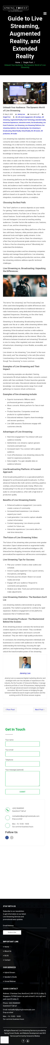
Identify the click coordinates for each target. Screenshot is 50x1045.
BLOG (7, 956)
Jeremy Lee (21, 114)
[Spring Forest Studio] (15, 9)
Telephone (9, 760)
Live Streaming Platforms (33, 125)
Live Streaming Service (27, 1030)
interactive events (25, 122)
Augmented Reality (16, 120)
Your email (9, 750)
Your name (9, 740)
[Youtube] (27, 1041)
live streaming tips (23, 128)
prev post (11, 710)
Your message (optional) (14, 770)
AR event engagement (25, 117)
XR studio (14, 133)
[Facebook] (23, 1041)
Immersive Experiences (10, 122)
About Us (8, 951)
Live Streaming (19, 125)
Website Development (31, 1033)
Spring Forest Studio (11, 1033)
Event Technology (29, 120)
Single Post (28, 62)
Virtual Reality (26, 131)
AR (16, 117)
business (25, 827)
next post (39, 710)
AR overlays (37, 117)
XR (32, 131)
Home (17, 62)
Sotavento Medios (33, 1036)
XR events (37, 131)
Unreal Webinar (10, 981)
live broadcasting (36, 122)
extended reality (40, 120)
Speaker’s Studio (11, 977)
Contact (7, 960)
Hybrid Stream (10, 972)
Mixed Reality (16, 131)
